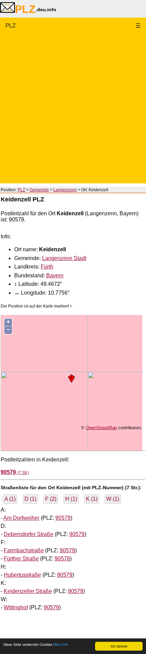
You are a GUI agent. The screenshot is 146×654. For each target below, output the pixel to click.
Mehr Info (60, 644)
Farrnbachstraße (24, 550)
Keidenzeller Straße (28, 591)
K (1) (91, 499)
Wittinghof (16, 607)
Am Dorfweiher (21, 518)
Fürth (47, 267)
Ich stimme (119, 646)
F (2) (50, 499)
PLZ (10, 25)
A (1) (10, 499)
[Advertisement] (73, 110)
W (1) (112, 499)
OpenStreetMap (101, 427)
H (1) (71, 499)
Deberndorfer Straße (28, 534)
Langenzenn (65, 189)
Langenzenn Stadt (64, 258)
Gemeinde (39, 189)
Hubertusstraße (22, 575)
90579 (63, 518)
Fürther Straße (21, 558)
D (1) (30, 499)
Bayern (54, 275)
